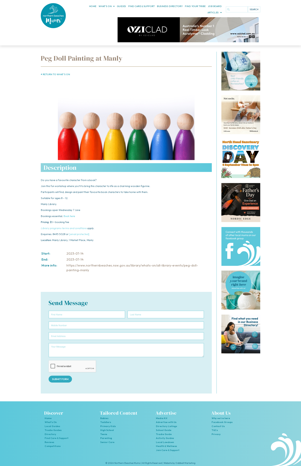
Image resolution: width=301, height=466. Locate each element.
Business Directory (170, 6)
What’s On (105, 6)
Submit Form (60, 379)
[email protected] (79, 234)
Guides (121, 6)
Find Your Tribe (195, 6)
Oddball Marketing (185, 463)
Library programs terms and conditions (64, 228)
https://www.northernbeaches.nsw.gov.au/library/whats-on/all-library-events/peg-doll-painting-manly (132, 267)
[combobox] (237, 9)
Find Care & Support (141, 6)
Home (92, 6)
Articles (213, 12)
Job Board (215, 6)
